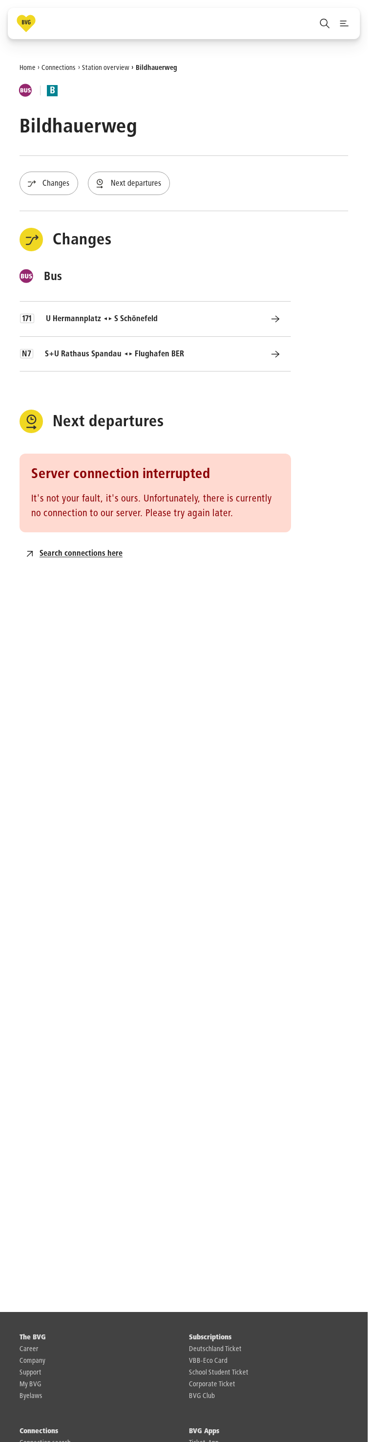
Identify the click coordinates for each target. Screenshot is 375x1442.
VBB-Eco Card (208, 1360)
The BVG (33, 1337)
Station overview (105, 67)
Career (29, 1349)
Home (28, 67)
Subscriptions (210, 1337)
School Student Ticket (219, 1372)
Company (32, 1360)
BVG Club (202, 1396)
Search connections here (81, 554)
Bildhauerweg (156, 67)
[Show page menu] (344, 23)
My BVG (31, 1384)
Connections (59, 67)
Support (31, 1372)
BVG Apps (204, 1431)
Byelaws (31, 1396)
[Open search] (325, 23)
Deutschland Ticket (215, 1349)
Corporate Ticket (212, 1384)
